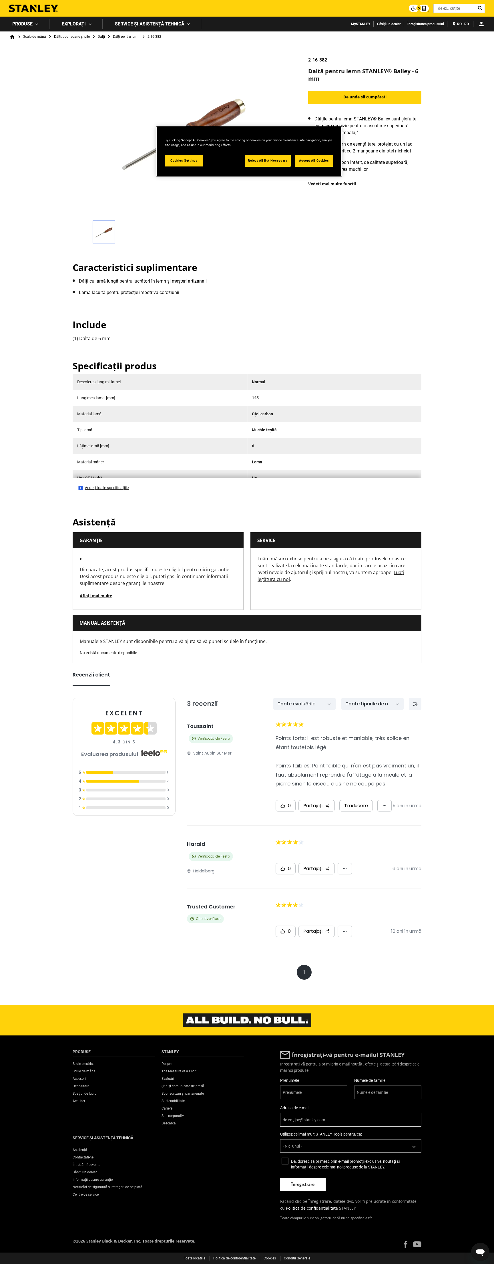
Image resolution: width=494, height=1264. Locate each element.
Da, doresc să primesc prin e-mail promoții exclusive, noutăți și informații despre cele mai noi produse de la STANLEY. (345, 1164)
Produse (22, 24)
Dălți (101, 37)
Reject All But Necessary (268, 160)
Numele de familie (369, 1080)
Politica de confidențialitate (312, 1208)
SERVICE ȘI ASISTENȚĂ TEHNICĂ (149, 24)
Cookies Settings (183, 160)
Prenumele (289, 1080)
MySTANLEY (360, 24)
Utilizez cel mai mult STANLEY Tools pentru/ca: (321, 1134)
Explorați (74, 24)
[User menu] (481, 24)
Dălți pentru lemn (126, 37)
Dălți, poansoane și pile (72, 37)
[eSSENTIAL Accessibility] (419, 8)
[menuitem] (24, 24)
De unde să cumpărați (365, 97)
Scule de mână (34, 37)
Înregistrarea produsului (425, 24)
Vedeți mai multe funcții (332, 183)
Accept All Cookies (314, 160)
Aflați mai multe (96, 595)
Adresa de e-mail (294, 1108)
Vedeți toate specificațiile (107, 487)
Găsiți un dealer (389, 24)
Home (12, 37)
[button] (405, 1244)
